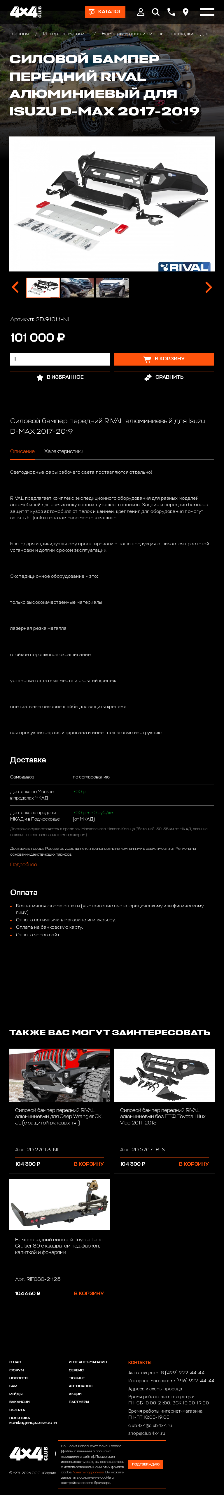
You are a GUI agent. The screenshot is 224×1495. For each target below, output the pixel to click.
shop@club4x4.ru (146, 1434)
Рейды (15, 1394)
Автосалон (80, 1386)
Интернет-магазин (65, 34)
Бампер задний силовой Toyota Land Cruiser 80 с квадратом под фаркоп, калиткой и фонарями (59, 1246)
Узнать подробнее (88, 1472)
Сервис (76, 1370)
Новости (18, 1378)
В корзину (89, 1164)
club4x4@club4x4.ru (150, 1426)
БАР (13, 1386)
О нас (15, 1362)
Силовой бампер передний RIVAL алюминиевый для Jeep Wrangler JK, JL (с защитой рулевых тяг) (58, 1117)
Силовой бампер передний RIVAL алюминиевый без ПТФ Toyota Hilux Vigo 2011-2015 (163, 1117)
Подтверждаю (146, 1464)
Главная (19, 34)
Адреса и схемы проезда (155, 1389)
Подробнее (23, 864)
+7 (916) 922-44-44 (192, 1381)
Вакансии (19, 1402)
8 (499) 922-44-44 (183, 1373)
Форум (16, 1370)
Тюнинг (77, 1378)
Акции (75, 1394)
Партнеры (79, 1402)
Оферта (17, 1410)
